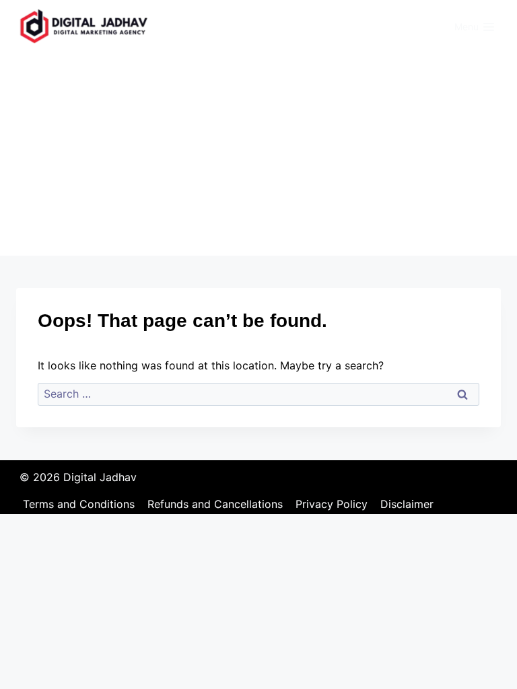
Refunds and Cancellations (215, 504)
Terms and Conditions (79, 504)
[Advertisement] (258, 155)
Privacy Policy (332, 504)
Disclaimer (407, 504)
